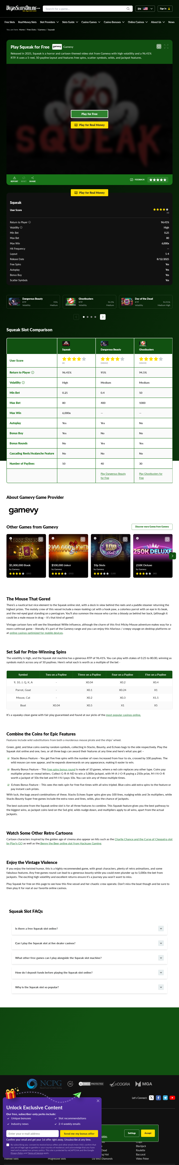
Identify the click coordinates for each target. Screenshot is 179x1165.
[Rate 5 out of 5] (164, 179)
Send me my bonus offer (79, 1133)
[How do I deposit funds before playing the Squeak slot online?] (161, 972)
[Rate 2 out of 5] (154, 179)
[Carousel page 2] (87, 317)
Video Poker (142, 1158)
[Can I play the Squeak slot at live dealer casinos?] (161, 943)
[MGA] (143, 1083)
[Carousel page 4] (95, 317)
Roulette (140, 1150)
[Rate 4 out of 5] (161, 179)
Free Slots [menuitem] (10, 22)
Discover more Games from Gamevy (152, 526)
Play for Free (89, 114)
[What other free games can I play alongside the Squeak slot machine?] (161, 958)
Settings (132, 1133)
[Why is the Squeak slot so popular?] (161, 987)
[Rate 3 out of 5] (157, 179)
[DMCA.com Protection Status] (91, 1084)
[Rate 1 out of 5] (150, 179)
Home (22, 29)
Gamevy (42, 29)
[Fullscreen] (166, 46)
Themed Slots (11, 1158)
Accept (148, 1133)
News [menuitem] (171, 22)
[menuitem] (49, 22)
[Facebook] (158, 1098)
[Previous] (76, 317)
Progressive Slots (57, 1158)
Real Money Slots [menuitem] (27, 22)
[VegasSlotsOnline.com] (23, 9)
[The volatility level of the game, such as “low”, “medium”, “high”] (21, 227)
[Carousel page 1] (84, 317)
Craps (139, 1142)
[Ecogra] (119, 1084)
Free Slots (31, 29)
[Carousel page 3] (91, 317)
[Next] (103, 317)
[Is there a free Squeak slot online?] (161, 928)
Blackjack (141, 1146)
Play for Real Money (92, 125)
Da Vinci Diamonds (102, 1158)
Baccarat (140, 1154)
